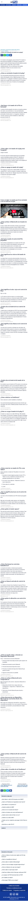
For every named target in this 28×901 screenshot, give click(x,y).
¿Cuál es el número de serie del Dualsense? (12, 812)
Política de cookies (7, 890)
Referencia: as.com (4, 596)
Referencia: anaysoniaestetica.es (7, 321)
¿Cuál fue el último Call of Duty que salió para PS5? (13, 872)
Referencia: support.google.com (7, 675)
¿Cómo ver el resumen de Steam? (9, 809)
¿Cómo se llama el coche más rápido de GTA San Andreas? (13, 856)
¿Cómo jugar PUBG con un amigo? (9, 880)
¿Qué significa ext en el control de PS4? (6, 786)
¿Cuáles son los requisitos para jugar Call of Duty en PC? (14, 821)
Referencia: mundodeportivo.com (7, 506)
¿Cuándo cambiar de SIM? (7, 807)
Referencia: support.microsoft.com (7, 695)
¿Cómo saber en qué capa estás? (9, 869)
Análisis (19, 5)
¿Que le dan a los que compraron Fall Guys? (22, 786)
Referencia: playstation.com (6, 71)
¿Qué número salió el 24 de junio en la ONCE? (12, 799)
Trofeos (25, 5)
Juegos (14, 5)
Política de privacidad (14, 885)
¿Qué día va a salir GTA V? (7, 824)
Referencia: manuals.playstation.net (7, 165)
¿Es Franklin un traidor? (7, 877)
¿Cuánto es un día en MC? (7, 817)
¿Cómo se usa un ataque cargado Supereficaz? (13, 864)
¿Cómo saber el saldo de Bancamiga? (10, 862)
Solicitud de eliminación (6, 69)
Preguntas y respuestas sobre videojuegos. (10, 49)
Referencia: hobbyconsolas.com (7, 395)
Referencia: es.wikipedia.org (6, 579)
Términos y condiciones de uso (14, 888)
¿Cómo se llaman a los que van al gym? (11, 867)
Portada (3, 5)
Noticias (8, 5)
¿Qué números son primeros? (8, 804)
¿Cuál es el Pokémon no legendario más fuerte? (13, 802)
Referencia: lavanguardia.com (6, 489)
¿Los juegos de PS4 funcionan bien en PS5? (12, 875)
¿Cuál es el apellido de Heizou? (9, 859)
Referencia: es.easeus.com (6, 252)
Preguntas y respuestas (19, 890)
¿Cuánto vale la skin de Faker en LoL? (10, 815)
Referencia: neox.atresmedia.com (7, 267)
